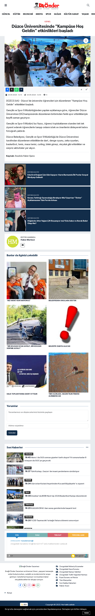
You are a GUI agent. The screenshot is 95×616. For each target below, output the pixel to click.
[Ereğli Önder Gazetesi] (46, 5)
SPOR (48, 14)
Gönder (12, 433)
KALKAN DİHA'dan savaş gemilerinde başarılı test (50, 508)
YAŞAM (85, 14)
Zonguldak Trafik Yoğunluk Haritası (73, 575)
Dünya (28, 468)
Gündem (28, 454)
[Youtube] (34, 585)
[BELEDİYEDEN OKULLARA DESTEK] (68, 279)
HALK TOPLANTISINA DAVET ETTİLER (22, 394)
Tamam (86, 613)
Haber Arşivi (64, 586)
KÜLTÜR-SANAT (71, 14)
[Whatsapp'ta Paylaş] (16, 90)
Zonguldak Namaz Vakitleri (70, 572)
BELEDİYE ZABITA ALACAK (59, 346)
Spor (27, 492)
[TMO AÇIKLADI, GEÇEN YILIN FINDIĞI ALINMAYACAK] (68, 372)
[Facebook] (20, 585)
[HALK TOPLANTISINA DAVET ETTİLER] (27, 372)
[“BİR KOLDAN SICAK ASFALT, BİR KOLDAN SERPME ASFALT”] (27, 325)
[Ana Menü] (6, 5)
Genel (47, 22)
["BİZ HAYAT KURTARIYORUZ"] (27, 279)
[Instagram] (29, 585)
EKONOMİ (28, 14)
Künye (9, 593)
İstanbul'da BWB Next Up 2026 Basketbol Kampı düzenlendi (56, 496)
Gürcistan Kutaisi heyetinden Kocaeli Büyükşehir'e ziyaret (54, 484)
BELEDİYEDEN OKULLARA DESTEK (62, 300)
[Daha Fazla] (21, 90)
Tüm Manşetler (65, 580)
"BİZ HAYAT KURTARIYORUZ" (19, 300)
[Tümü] (87, 447)
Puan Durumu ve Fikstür (68, 577)
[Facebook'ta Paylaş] (7, 90)
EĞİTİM (16, 14)
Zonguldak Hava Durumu (69, 569)
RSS (25, 605)
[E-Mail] (23, 245)
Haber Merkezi (28, 240)
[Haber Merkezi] (13, 241)
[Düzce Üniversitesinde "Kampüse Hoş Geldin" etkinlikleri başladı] (48, 61)
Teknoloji (29, 504)
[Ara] (88, 5)
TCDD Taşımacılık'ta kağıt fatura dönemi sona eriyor (52, 520)
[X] (25, 585)
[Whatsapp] (38, 585)
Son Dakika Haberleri (67, 583)
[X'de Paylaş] (12, 90)
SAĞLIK (57, 14)
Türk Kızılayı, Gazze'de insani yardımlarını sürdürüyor (52, 471)
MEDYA (39, 14)
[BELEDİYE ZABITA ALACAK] (68, 325)
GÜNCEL (6, 14)
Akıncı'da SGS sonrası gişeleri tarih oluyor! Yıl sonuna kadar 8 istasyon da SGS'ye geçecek (55, 459)
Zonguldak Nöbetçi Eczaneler (71, 566)
